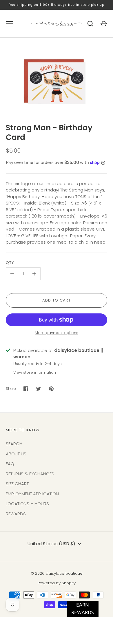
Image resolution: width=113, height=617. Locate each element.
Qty (10, 262)
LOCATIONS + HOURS (27, 504)
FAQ (10, 464)
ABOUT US (16, 454)
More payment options (56, 332)
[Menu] (9, 23)
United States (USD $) (51, 544)
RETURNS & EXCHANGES (30, 474)
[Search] (90, 23)
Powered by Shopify (57, 583)
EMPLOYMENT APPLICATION (32, 494)
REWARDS (16, 514)
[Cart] (103, 23)
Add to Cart (56, 300)
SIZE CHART (17, 484)
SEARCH (14, 444)
